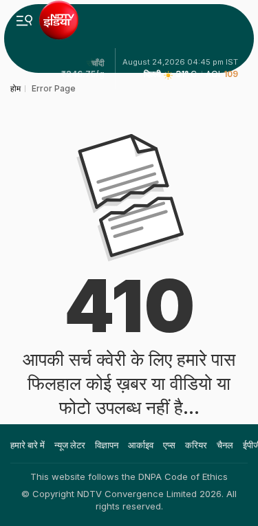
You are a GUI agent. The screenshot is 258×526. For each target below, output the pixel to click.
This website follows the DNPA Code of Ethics (129, 476)
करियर (196, 444)
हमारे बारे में (27, 444)
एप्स (169, 444)
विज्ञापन (106, 444)
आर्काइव (140, 444)
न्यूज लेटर (69, 444)
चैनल (225, 444)
